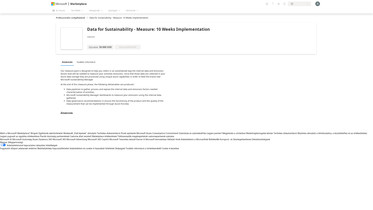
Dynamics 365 (45, 139)
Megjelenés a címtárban (234, 133)
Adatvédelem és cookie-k (82, 148)
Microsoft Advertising (76, 139)
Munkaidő (68, 133)
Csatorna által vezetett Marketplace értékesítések (93, 136)
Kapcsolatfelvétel (60, 148)
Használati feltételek (104, 148)
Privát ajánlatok (128, 133)
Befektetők (214, 139)
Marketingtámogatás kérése (259, 133)
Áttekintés (67, 62)
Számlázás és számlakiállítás (192, 133)
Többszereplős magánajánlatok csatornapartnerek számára (145, 136)
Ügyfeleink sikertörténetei (50, 133)
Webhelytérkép (44, 148)
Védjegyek (120, 148)
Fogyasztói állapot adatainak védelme (18, 148)
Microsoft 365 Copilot (98, 139)
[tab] (68, 62)
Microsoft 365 (59, 139)
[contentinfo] (87, 18)
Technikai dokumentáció (108, 133)
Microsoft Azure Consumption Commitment (157, 133)
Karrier (139, 139)
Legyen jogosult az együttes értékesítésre (19, 136)
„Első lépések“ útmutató (84, 133)
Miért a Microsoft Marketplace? (15, 133)
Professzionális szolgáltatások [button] (70, 17)
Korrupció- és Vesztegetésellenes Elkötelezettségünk (245, 139)
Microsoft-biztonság (22, 139)
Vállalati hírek (173, 139)
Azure (35, 139)
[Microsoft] (59, 4)
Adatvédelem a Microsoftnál (194, 139)
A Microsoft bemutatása (155, 139)
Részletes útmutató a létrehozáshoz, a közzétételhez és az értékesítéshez (332, 133)
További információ (86, 62)
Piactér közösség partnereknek (54, 136)
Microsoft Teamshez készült (122, 139)
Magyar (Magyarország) (11, 142)
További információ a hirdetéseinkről (143, 148)
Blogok (34, 133)
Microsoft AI (6, 139)
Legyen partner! (214, 133)
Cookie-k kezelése (170, 148)
